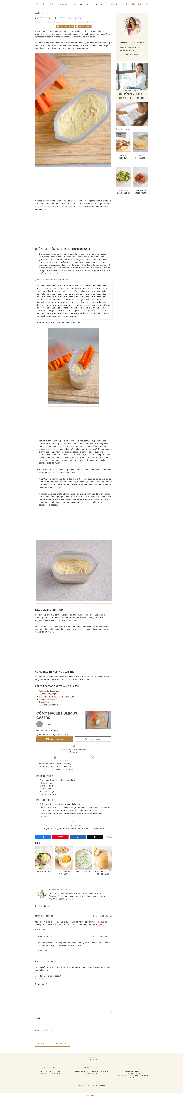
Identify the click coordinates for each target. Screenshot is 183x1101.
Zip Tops (99, 615)
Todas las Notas (133, 1073)
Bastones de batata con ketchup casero (57, 696)
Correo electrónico (44, 1030)
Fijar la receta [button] (94, 739)
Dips (44, 13)
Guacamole (44, 702)
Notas (88, 4)
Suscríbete (112, 4)
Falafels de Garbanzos (49, 691)
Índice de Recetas (132, 1071)
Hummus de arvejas (48, 694)
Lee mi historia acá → (132, 54)
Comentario (41, 984)
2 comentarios (88, 22)
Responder (40, 929)
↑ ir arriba (91, 1059)
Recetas (78, 4)
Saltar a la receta (66, 26)
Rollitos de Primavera (48, 705)
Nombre (39, 1018)
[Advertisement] (73, 184)
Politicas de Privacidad (50, 1071)
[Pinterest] (127, 4)
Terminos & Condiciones (50, 1073)
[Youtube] (133, 4)
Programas (65, 4)
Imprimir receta (84, 26)
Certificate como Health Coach (132, 1075)
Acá (37, 620)
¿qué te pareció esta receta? (48, 976)
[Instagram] (139, 4)
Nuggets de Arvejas (48, 699)
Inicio (37, 13)
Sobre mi (99, 4)
